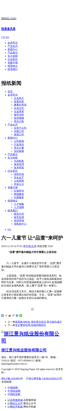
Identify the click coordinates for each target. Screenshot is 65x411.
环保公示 (19, 184)
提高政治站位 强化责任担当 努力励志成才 (38, 321)
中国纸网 (13, 387)
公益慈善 (19, 181)
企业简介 (19, 98)
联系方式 (19, 214)
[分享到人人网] (17, 315)
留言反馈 (19, 217)
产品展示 (13, 52)
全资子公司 (20, 128)
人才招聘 (19, 207)
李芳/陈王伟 (29, 246)
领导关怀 (19, 114)
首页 (10, 91)
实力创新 (13, 56)
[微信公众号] (15, 403)
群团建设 (19, 194)
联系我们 (13, 69)
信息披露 (19, 151)
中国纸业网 (14, 394)
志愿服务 (19, 197)
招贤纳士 (13, 66)
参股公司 (19, 134)
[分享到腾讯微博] (13, 315)
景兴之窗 (19, 147)
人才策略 (19, 204)
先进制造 (19, 161)
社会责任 (13, 59)
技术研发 (19, 167)
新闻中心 (13, 49)
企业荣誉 (19, 111)
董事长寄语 (20, 104)
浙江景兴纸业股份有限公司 (24, 350)
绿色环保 (19, 174)
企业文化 (19, 108)
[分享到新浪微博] (10, 315)
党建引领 (13, 62)
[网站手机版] (15, 406)
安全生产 (19, 177)
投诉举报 (19, 220)
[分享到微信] (20, 315)
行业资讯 (19, 144)
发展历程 (19, 101)
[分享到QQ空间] (6, 315)
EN (7, 37)
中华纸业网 (14, 391)
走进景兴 (13, 42)
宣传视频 (19, 118)
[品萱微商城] (15, 400)
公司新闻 (19, 141)
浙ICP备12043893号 (12, 378)
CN (3, 37)
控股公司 (19, 131)
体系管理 (19, 164)
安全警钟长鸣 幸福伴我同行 (30, 325)
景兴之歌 (19, 121)
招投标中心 (20, 224)
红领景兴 (19, 190)
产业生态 (13, 46)
